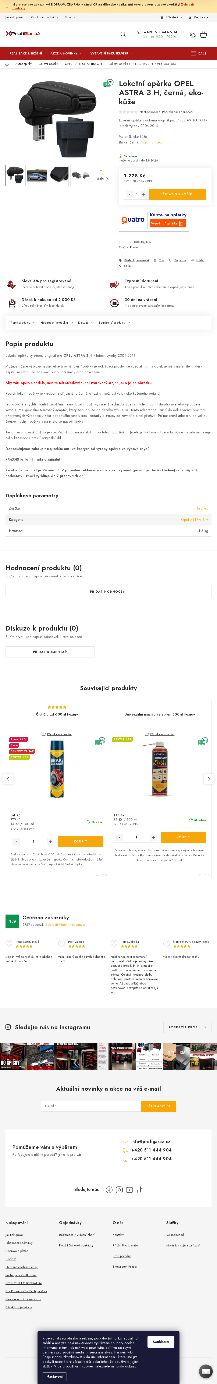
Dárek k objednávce (19, 1307)
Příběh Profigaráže (125, 1245)
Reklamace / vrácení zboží (77, 1235)
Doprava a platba (17, 1251)
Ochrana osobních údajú (22, 1267)
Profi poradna (122, 1256)
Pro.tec (134, 247)
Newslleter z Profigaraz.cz (23, 1299)
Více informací (150, 142)
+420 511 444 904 (160, 32)
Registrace (201, 17)
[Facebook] (109, 1189)
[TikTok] (139, 1189)
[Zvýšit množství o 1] (143, 194)
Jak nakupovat (15, 17)
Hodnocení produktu (54, 322)
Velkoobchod (175, 1235)
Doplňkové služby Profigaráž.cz (26, 1291)
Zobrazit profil (185, 1027)
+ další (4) (102, 178)
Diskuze (83, 322)
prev (8, 779)
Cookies (11, 1259)
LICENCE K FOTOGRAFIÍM (24, 1283)
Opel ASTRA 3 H (194, 519)
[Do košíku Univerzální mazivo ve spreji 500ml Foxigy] (183, 837)
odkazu (130, 1366)
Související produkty (112, 322)
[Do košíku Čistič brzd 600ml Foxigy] (80, 841)
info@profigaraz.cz (150, 1142)
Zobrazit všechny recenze (65, 924)
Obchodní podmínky (44, 17)
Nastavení (54, 1376)
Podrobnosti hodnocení (177, 112)
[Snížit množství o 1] (130, 194)
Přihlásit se (159, 1106)
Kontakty (118, 1235)
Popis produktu (20, 322)
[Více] (199, 53)
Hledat (123, 34)
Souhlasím (161, 1341)
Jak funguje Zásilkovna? (21, 1275)
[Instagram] (119, 1189)
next (209, 779)
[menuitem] (26, 53)
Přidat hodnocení (108, 591)
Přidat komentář (50, 652)
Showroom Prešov (125, 1266)
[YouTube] (129, 1189)
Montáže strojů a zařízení (183, 1245)
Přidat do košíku (178, 194)
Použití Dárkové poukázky (76, 1245)
